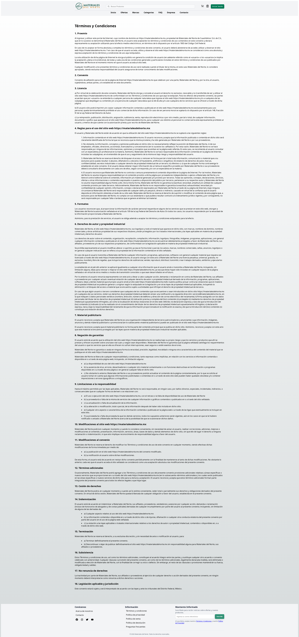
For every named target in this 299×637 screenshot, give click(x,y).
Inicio (113, 12)
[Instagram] (82, 619)
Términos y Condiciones (204, 621)
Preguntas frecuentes (135, 626)
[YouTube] (92, 619)
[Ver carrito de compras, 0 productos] (202, 6)
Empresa (171, 12)
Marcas (135, 12)
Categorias (149, 12)
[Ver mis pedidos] (207, 6)
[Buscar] (109, 6)
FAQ (160, 12)
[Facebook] (77, 619)
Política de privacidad (135, 615)
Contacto (184, 12)
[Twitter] (87, 619)
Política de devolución (135, 622)
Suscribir (220, 616)
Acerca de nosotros (84, 611)
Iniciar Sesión (217, 6)
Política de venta (133, 618)
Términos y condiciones (136, 611)
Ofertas (124, 12)
